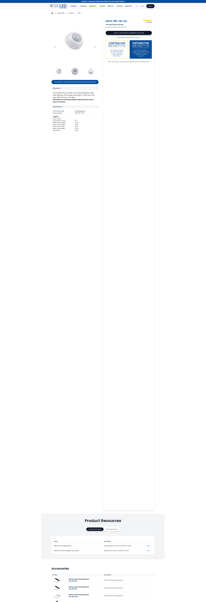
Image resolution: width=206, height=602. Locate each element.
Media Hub (128, 6)
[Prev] (55, 47)
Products (73, 6)
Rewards (119, 6)
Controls (71, 13)
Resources (92, 6)
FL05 (79, 13)
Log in (142, 6)
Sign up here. (136, 37)
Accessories (60, 13)
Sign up (150, 6)
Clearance (83, 6)
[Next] (95, 47)
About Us (110, 6)
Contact (102, 6)
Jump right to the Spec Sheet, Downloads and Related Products (75, 82)
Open (148, 546)
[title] (57, 580)
